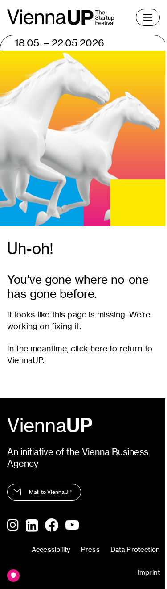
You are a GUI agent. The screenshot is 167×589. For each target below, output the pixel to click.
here (98, 348)
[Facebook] (51, 525)
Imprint (149, 572)
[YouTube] (72, 525)
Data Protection (135, 549)
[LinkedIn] (32, 525)
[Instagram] (13, 525)
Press (90, 549)
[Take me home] (60, 17)
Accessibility (51, 549)
